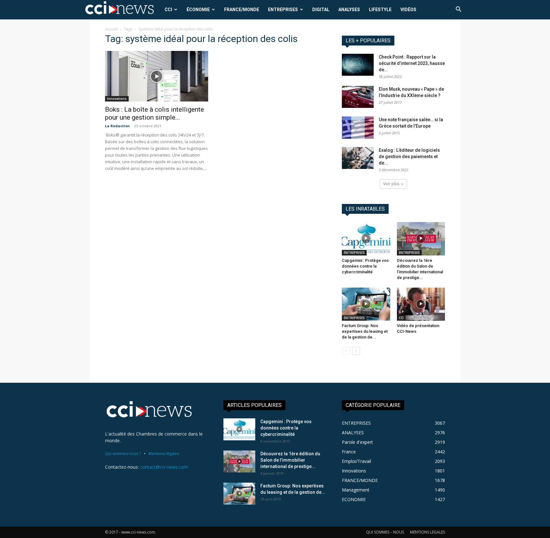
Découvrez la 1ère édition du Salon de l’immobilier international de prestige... (290, 460)
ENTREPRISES (283, 9)
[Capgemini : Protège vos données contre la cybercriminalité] (366, 238)
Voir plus (391, 183)
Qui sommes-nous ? (123, 453)
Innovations (117, 98)
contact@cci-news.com (164, 467)
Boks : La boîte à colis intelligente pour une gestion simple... (154, 113)
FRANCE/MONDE (241, 9)
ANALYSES (349, 9)
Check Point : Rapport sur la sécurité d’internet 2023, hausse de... (412, 63)
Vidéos (408, 9)
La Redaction (117, 125)
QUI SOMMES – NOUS (385, 532)
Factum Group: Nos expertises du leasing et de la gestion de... (365, 331)
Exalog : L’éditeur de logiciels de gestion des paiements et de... (409, 156)
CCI (168, 9)
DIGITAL (320, 9)
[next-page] (356, 351)
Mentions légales (164, 453)
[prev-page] (346, 351)
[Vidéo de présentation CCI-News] (421, 304)
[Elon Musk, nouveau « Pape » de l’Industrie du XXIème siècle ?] (358, 97)
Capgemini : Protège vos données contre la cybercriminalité (365, 266)
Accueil (111, 29)
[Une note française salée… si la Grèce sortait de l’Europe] (358, 127)
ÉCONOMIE (198, 9)
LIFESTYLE (380, 9)
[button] (458, 10)
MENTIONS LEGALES (427, 532)
